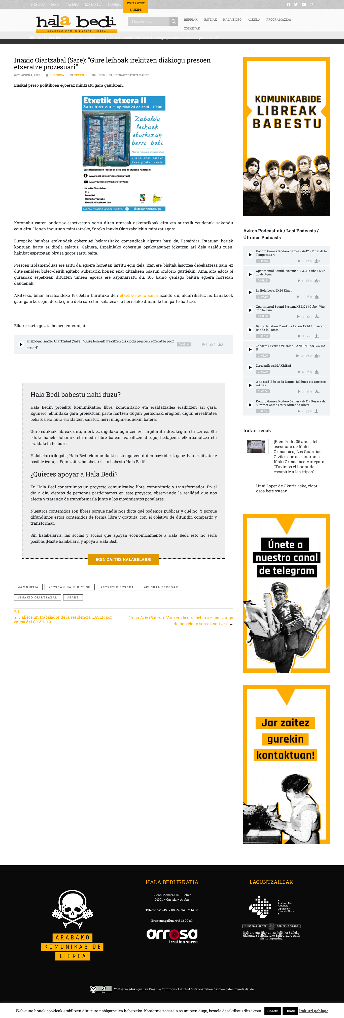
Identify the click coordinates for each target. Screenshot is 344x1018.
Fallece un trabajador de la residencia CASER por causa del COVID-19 (63, 619)
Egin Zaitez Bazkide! (136, 6)
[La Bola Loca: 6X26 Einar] (250, 292)
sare (74, 597)
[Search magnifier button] (173, 21)
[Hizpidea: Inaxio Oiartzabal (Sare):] (21, 344)
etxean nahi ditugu (71, 587)
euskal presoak (162, 587)
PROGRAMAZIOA (278, 19)
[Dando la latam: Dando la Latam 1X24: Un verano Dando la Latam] (250, 330)
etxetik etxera (118, 587)
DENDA (55, 4)
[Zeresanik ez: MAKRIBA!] (250, 367)
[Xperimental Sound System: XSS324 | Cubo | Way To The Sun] (250, 310)
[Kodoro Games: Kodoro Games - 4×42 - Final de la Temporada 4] (250, 255)
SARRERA (114, 4)
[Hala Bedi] (76, 24)
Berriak (80, 75)
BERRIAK (191, 19)
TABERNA (72, 4)
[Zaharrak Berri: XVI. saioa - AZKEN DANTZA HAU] (250, 349)
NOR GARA (38, 4)
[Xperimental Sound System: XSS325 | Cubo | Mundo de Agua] (250, 274)
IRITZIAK (210, 19)
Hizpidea (57, 75)
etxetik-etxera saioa (139, 295)
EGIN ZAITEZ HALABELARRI (124, 559)
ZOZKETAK (192, 28)
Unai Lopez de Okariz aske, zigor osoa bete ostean (287, 488)
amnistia (29, 587)
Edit (18, 611)
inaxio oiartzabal (38, 597)
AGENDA (254, 19)
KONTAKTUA (93, 4)
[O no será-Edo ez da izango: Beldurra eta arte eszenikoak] (250, 385)
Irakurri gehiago (313, 1010)
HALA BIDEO (232, 19)
